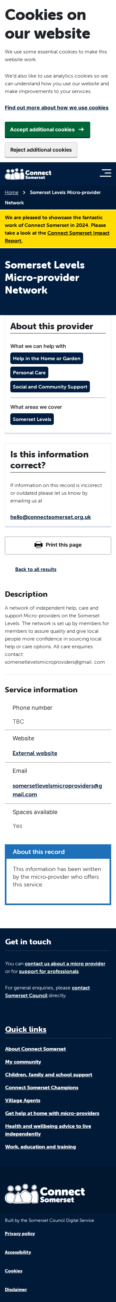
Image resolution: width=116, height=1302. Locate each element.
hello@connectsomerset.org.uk (50, 517)
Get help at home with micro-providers (52, 1113)
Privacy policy (20, 1233)
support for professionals (49, 971)
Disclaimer (16, 1289)
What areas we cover (36, 407)
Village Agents (22, 1100)
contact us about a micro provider (65, 963)
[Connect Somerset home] (28, 174)
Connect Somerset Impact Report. (57, 236)
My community (23, 1061)
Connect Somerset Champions (41, 1087)
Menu (107, 173)
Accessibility (18, 1252)
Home (11, 192)
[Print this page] (58, 545)
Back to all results (35, 569)
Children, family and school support (48, 1074)
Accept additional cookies (42, 129)
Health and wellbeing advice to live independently (48, 1130)
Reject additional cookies (41, 149)
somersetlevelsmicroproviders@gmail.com (57, 790)
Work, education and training (40, 1146)
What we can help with (38, 346)
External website (35, 753)
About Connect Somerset (35, 1048)
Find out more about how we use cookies (57, 107)
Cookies (13, 1271)
